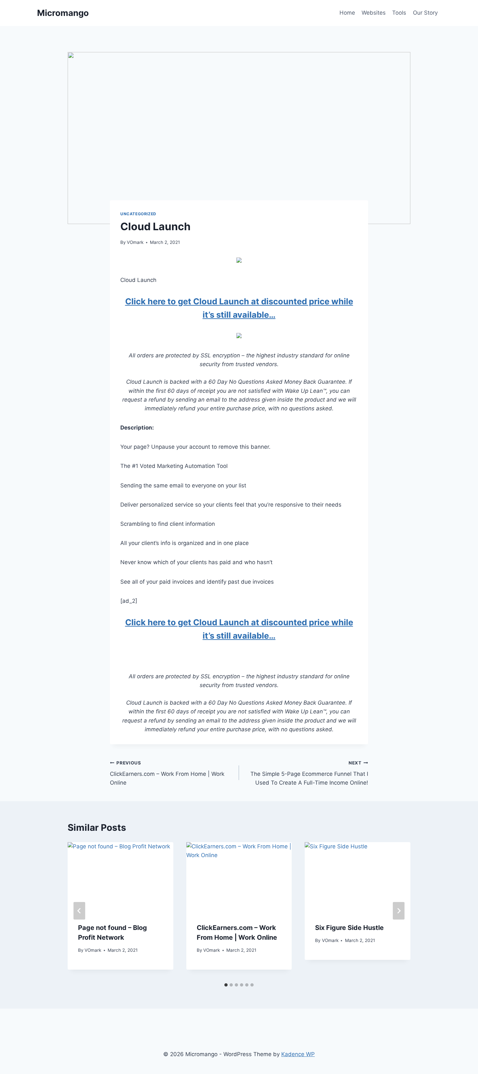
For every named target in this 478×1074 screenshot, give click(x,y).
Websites (374, 12)
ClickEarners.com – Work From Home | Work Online (167, 773)
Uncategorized (138, 213)
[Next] (399, 911)
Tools (399, 12)
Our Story (425, 12)
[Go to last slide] (79, 911)
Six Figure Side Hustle (349, 928)
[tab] (226, 985)
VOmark (135, 242)
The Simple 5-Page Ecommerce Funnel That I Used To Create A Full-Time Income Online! (309, 773)
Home (347, 12)
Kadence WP (298, 1054)
